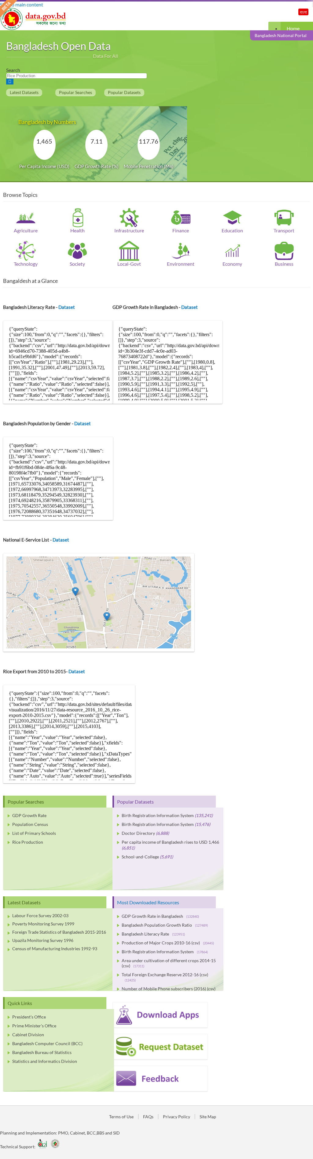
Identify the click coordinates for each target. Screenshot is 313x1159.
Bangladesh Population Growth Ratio (165, 925)
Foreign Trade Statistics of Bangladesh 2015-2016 (59, 932)
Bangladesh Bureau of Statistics (42, 1052)
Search (13, 70)
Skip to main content (21, 4)
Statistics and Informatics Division (44, 1061)
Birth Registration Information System (158, 815)
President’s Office (29, 1016)
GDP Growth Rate (29, 815)
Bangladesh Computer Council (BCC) (47, 1043)
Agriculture (26, 230)
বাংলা (303, 12)
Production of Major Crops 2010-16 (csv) (168, 942)
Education (232, 230)
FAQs (148, 1116)
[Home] (33, 28)
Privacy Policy (176, 1116)
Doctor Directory (138, 833)
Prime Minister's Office (34, 1025)
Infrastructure (129, 230)
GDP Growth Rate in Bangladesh (160, 916)
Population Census (30, 824)
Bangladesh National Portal (281, 35)
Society (77, 264)
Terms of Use (121, 1116)
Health (77, 230)
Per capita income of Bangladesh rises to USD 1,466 (170, 842)
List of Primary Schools (34, 833)
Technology (26, 264)
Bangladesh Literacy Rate (153, 933)
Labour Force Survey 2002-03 (40, 915)
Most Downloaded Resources (148, 902)
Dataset (66, 307)
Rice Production (27, 842)
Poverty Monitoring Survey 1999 (43, 923)
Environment (180, 264)
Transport (284, 230)
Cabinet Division (28, 1034)
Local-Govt (129, 264)
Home (293, 28)
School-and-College (140, 856)
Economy (232, 264)
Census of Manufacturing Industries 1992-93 (54, 948)
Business (284, 264)
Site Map (208, 1116)
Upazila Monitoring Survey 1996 (42, 940)
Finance (180, 230)
